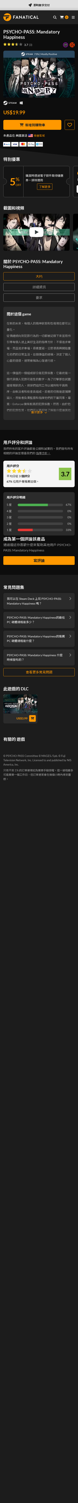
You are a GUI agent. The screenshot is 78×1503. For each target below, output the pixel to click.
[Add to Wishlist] (70, 125)
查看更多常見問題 (39, 672)
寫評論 (39, 560)
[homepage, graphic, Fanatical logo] (21, 17)
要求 (39, 297)
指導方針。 (43, 453)
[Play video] (36, 232)
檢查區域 (39, 135)
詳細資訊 (39, 287)
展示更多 (37, 412)
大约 (39, 276)
